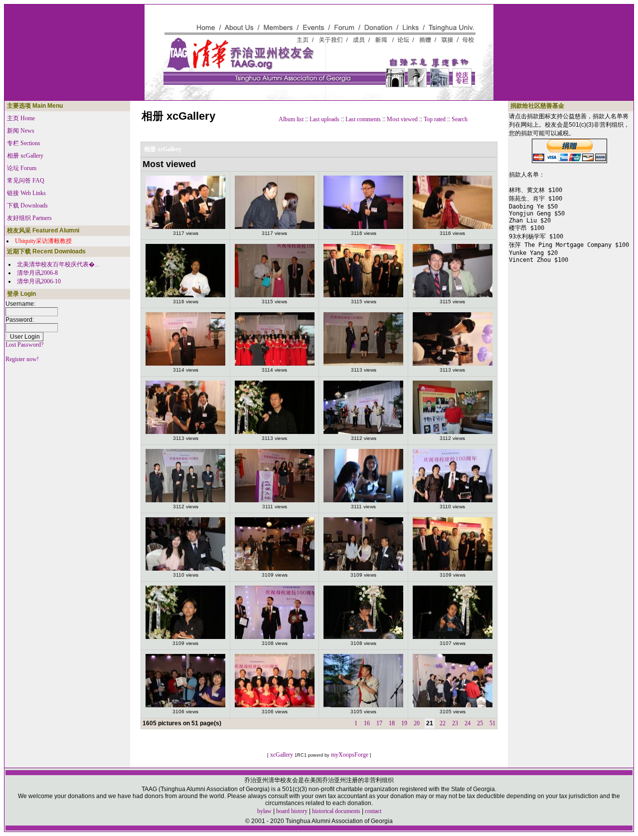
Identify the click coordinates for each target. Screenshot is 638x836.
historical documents (336, 811)
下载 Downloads (27, 205)
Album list (291, 119)
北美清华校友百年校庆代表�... (58, 264)
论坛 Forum (21, 168)
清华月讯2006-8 (37, 272)
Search (460, 119)
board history (292, 811)
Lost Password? (24, 344)
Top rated (435, 119)
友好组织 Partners (29, 217)
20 (417, 723)
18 (392, 723)
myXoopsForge (349, 754)
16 (367, 723)
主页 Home (21, 118)
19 (404, 723)
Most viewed (402, 119)
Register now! (22, 359)
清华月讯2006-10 (39, 281)
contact (373, 811)
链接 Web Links (26, 193)
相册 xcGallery (25, 155)
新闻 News (20, 130)
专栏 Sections (23, 143)
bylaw (264, 811)
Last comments (363, 119)
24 (468, 723)
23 (455, 723)
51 (492, 723)
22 (443, 723)
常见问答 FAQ (25, 180)
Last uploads (324, 119)
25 (480, 723)
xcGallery (281, 754)
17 (379, 723)
